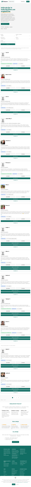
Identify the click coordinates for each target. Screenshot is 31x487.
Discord (13, 475)
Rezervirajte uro (15, 90)
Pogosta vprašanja (22, 470)
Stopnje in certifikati (19, 34)
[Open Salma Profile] (3, 351)
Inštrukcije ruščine (6, 455)
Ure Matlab (21, 464)
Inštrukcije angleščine (7, 450)
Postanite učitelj (11, 1)
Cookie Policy (26, 482)
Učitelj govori (2, 37)
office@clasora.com (14, 470)
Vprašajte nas (15, 158)
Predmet (2, 34)
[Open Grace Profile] (3, 323)
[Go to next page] (18, 397)
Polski (4, 475)
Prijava (28, 1)
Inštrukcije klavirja (14, 462)
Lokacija (2, 40)
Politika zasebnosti (19, 482)
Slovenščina (23, 1)
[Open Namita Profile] (3, 277)
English (5, 470)
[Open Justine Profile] (3, 375)
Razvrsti (17, 37)
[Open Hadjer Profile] (3, 229)
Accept (14, 484)
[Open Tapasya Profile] (3, 300)
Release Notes (22, 475)
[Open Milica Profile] (3, 253)
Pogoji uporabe (22, 474)
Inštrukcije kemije (22, 450)
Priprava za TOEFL (6, 463)
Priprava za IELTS (6, 464)
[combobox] (8, 36)
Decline (17, 484)
